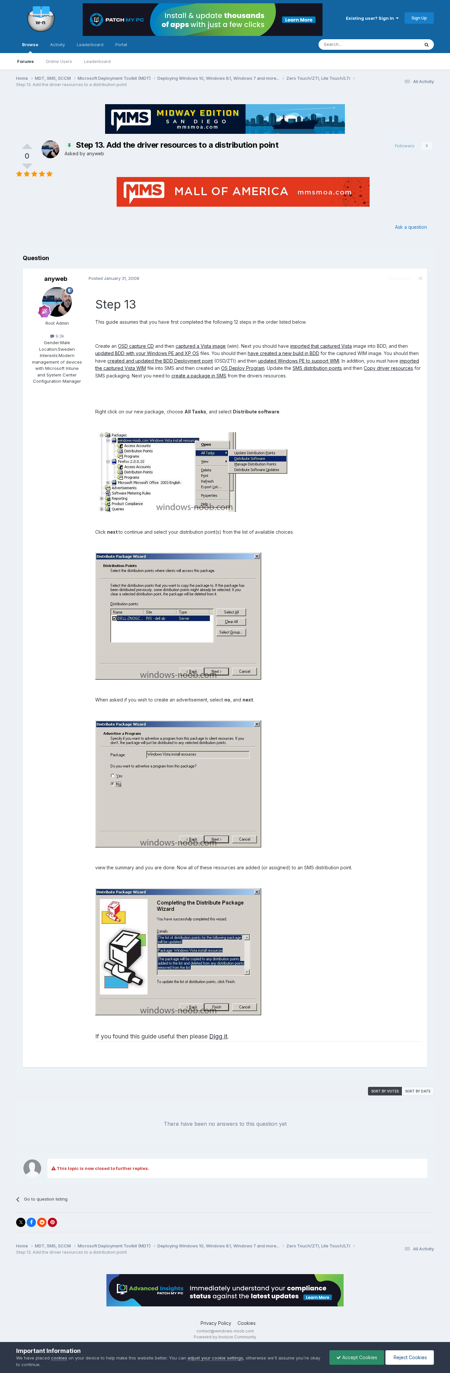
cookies (59, 1357)
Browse (30, 44)
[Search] (426, 44)
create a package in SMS (198, 375)
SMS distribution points (317, 368)
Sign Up (419, 17)
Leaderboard (97, 61)
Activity (57, 44)
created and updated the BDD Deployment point (160, 361)
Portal (121, 44)
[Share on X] (20, 1222)
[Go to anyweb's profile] (50, 149)
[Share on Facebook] (31, 1222)
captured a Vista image (201, 346)
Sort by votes (385, 1091)
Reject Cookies (409, 1357)
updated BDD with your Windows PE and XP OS (147, 353)
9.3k (59, 336)
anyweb (95, 153)
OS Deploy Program (243, 368)
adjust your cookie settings (215, 1357)
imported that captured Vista (321, 346)
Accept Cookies (359, 1357)
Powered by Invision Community (225, 1336)
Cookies (247, 1323)
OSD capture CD (136, 346)
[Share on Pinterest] (52, 1222)
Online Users (59, 61)
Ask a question (411, 227)
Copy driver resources (388, 368)
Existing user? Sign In (371, 18)
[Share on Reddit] (41, 1222)
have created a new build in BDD (283, 353)
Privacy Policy (216, 1323)
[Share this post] (420, 278)
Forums (25, 61)
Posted (114, 278)
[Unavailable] (194, 471)
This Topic (400, 44)
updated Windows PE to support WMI (298, 361)
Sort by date (418, 1091)
